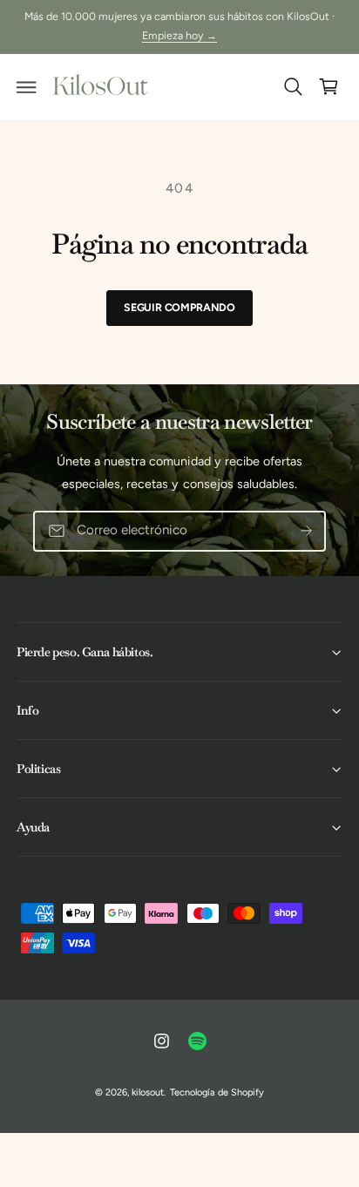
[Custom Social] (198, 1041)
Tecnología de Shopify (217, 1092)
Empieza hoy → (179, 35)
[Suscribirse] (306, 531)
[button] (27, 87)
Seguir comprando (179, 307)
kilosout (148, 1092)
